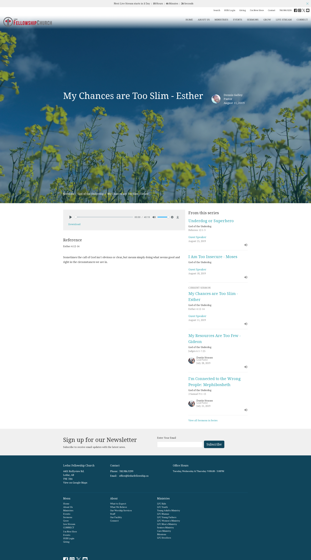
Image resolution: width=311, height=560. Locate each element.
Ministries (221, 19)
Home (189, 19)
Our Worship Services (121, 510)
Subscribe (214, 444)
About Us (204, 19)
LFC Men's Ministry (167, 524)
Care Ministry (164, 530)
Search (216, 10)
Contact (271, 10)
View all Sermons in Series (203, 420)
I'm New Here (257, 10)
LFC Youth (162, 507)
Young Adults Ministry (168, 510)
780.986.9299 (285, 10)
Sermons (253, 19)
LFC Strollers (164, 537)
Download (74, 224)
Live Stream (284, 19)
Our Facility (116, 517)
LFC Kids (161, 503)
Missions (161, 534)
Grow (267, 19)
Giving (242, 10)
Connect (114, 520)
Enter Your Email (166, 437)
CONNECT (302, 19)
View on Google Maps (75, 482)
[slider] (104, 217)
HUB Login (229, 10)
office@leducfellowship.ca (134, 475)
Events (237, 19)
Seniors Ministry (165, 527)
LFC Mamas (163, 513)
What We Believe (118, 507)
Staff (112, 513)
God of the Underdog (91, 194)
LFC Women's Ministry (168, 520)
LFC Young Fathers (166, 517)
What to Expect (118, 503)
